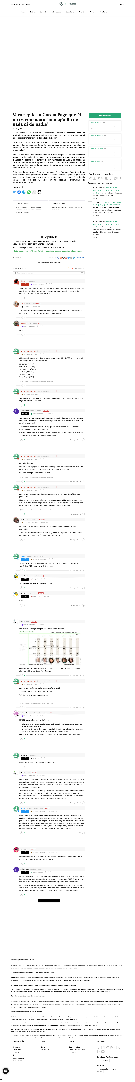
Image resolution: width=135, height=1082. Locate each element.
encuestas (67, 1017)
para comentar (38, 241)
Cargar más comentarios (49, 901)
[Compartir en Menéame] (34, 192)
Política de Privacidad (77, 1050)
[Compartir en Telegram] (24, 192)
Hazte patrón (103, 1069)
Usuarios (93, 12)
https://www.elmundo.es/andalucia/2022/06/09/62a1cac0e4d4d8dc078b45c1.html (49, 734)
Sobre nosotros (74, 1047)
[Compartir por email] (39, 192)
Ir (117, 128)
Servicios (82, 12)
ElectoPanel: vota (105, 115)
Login (122, 4)
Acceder (81, 257)
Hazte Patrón (38, 251)
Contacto (103, 12)
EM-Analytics (45, 1047)
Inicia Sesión (17, 1061)
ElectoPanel (70, 12)
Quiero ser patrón (19, 1058)
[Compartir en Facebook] (19, 192)
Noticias (33, 12)
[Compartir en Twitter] (14, 192)
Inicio (23, 12)
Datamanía (45, 1050)
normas (28, 241)
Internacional (56, 12)
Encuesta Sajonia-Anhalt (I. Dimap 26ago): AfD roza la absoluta (106, 190)
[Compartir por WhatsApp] (29, 192)
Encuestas (43, 12)
